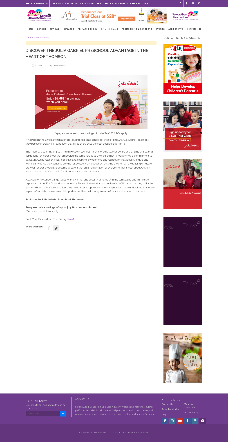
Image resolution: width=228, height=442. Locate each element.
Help (164, 414)
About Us (82, 399)
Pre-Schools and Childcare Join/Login (126, 3)
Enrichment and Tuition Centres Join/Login (76, 3)
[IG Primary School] (199, 3)
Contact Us (167, 404)
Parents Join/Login (37, 3)
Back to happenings (40, 37)
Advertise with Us (170, 409)
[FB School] (180, 3)
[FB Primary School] (186, 3)
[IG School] (193, 3)
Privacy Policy (191, 412)
